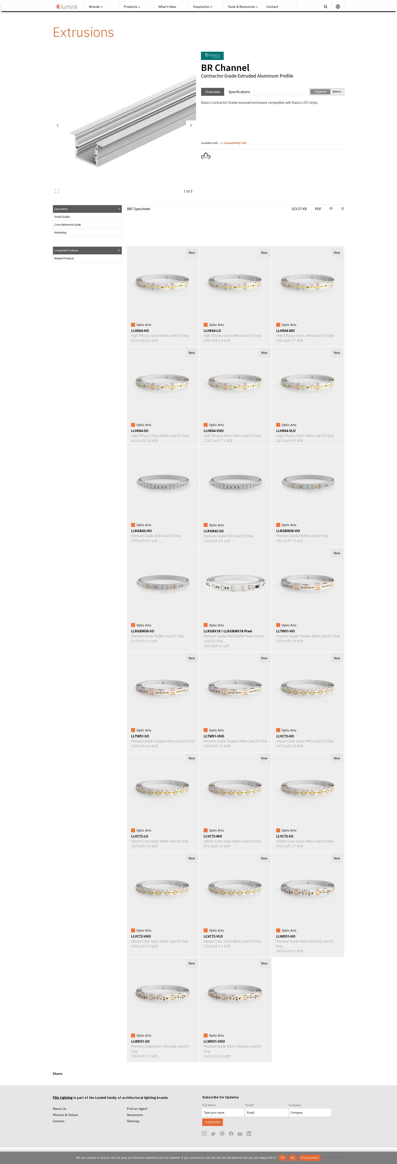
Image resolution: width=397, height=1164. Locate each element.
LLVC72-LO (139, 836)
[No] (392, 1158)
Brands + (96, 7)
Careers (59, 1121)
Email (249, 1105)
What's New (167, 7)
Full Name (208, 1105)
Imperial (320, 91)
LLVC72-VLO (213, 936)
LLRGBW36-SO (142, 631)
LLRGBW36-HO (288, 531)
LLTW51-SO (140, 736)
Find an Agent (137, 1109)
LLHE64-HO (140, 330)
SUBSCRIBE (212, 1122)
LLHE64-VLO (286, 430)
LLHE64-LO (212, 330)
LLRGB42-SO (214, 531)
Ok (283, 1157)
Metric (336, 91)
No (293, 1157)
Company (295, 1105)
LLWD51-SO (140, 1041)
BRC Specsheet (138, 209)
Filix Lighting (63, 1098)
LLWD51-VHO (214, 1041)
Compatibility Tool (235, 143)
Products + (132, 7)
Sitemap (133, 1121)
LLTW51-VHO (214, 736)
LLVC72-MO (213, 836)
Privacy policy (310, 1157)
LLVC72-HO (285, 736)
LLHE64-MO (285, 330)
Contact (272, 7)
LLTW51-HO (285, 631)
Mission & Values (65, 1115)
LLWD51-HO (285, 936)
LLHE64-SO (139, 430)
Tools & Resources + (243, 7)
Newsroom (135, 1115)
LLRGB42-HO (141, 531)
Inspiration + (202, 7)
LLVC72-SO (284, 836)
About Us (59, 1109)
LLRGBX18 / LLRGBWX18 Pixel (228, 631)
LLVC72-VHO (141, 936)
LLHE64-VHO (214, 430)
